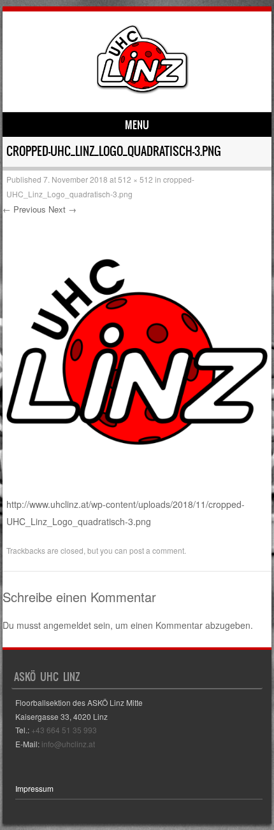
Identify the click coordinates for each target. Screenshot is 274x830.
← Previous (24, 209)
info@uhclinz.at (68, 743)
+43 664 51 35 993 (64, 729)
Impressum (34, 788)
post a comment (156, 550)
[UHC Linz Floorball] (143, 90)
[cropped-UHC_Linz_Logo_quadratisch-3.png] (136, 487)
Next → (62, 209)
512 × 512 (135, 179)
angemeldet (67, 625)
